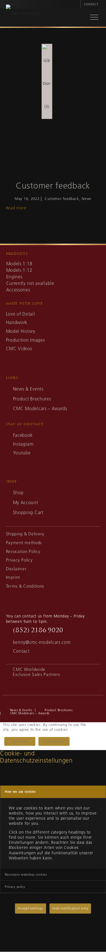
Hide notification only (70, 908)
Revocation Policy (23, 551)
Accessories (18, 290)
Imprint (13, 577)
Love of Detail (20, 314)
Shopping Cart (28, 512)
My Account (25, 502)
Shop (18, 492)
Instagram (23, 444)
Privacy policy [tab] (15, 887)
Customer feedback (53, 186)
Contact (91, 4)
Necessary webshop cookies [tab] (26, 874)
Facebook (23, 435)
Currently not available (30, 283)
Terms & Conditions (25, 586)
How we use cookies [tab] (20, 792)
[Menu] (91, 18)
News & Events (28, 389)
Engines (14, 276)
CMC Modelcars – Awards (40, 408)
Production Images (25, 340)
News (86, 198)
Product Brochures (32, 399)
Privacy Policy (19, 560)
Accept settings (54, 741)
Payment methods (24, 542)
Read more (16, 207)
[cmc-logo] (47, 19)
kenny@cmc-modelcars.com (42, 642)
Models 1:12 (19, 270)
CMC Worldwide (29, 669)
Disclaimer (16, 568)
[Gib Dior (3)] (47, 81)
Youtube (22, 453)
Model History (20, 331)
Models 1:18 (19, 263)
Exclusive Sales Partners (36, 674)
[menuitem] (75, 4)
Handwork (17, 322)
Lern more (19, 741)
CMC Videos (19, 348)
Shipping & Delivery (25, 533)
